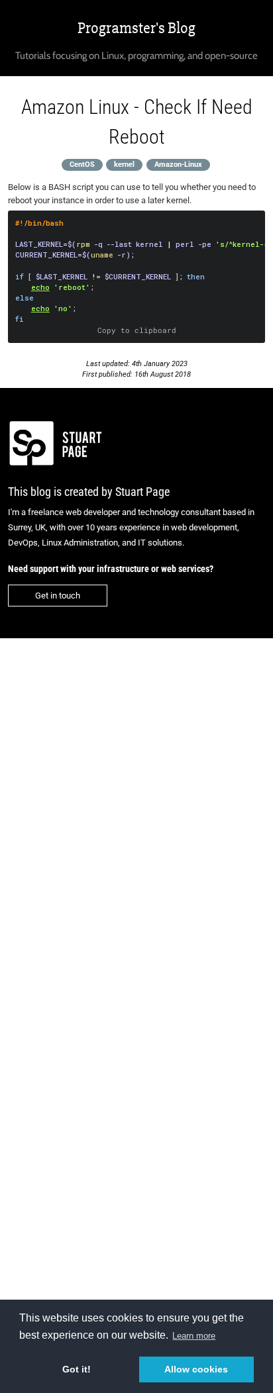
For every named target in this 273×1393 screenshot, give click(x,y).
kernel (124, 164)
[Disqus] (136, 819)
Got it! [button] (76, 1369)
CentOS (82, 164)
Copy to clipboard (136, 330)
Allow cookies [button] (196, 1369)
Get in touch (57, 595)
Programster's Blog (136, 28)
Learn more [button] (193, 1336)
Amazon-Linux (178, 164)
